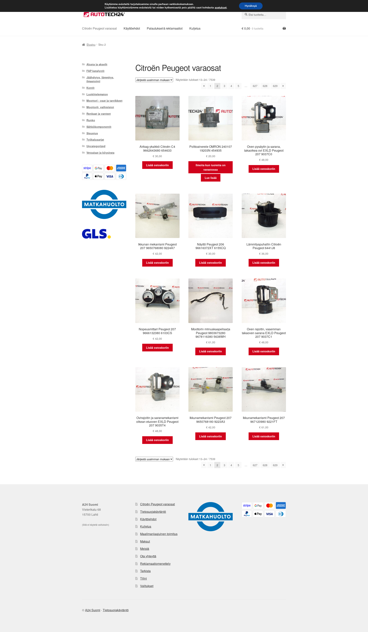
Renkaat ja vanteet (98, 114)
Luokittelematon (97, 94)
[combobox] (264, 14)
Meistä (144, 548)
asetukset (221, 7)
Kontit (90, 88)
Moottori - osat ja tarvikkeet (104, 100)
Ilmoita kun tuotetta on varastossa (211, 167)
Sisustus (92, 133)
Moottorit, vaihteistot (100, 107)
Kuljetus (194, 28)
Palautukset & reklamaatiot (164, 28)
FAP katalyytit (95, 71)
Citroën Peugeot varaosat (99, 28)
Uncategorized (95, 146)
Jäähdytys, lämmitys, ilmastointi (100, 79)
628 (265, 86)
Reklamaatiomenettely (155, 563)
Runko (90, 120)
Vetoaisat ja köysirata (100, 152)
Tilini (143, 578)
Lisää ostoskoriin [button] (157, 165)
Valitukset (146, 586)
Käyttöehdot (132, 28)
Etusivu (91, 44)
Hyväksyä (251, 6)
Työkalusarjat (95, 139)
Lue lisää (211, 178)
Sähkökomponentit (98, 127)
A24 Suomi (92, 610)
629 (275, 86)
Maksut (145, 541)
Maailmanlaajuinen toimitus (158, 534)
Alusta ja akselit (96, 64)
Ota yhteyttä (148, 556)
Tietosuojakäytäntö (153, 511)
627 (255, 86)
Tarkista (145, 571)
